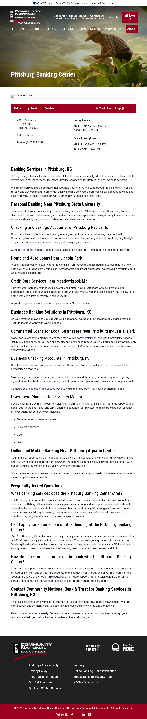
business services (30, 342)
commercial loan (86, 338)
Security (79, 665)
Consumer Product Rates (70, 15)
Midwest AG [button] (113, 29)
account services (118, 191)
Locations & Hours (65, 18)
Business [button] (36, 29)
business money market (55, 381)
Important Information (43, 676)
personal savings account (102, 234)
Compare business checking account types (36, 388)
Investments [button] (90, 29)
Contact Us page (53, 580)
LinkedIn (83, 714)
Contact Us (97, 15)
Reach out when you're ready (29, 613)
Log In (132, 17)
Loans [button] (52, 29)
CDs (19, 434)
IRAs (19, 442)
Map (118, 108)
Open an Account (93, 18)
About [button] (132, 29)
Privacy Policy (38, 671)
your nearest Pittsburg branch (73, 303)
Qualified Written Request (45, 688)
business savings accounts (44, 365)
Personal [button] (17, 29)
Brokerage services (28, 427)
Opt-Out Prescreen (41, 682)
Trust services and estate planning (37, 419)
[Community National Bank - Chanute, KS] (25, 17)
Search (113, 17)
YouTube (89, 714)
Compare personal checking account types (36, 249)
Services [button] (68, 29)
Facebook (72, 714)
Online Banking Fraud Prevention (95, 671)
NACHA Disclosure (86, 682)
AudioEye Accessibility (43, 665)
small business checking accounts (114, 381)
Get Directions (25, 135)
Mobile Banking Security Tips (93, 676)
